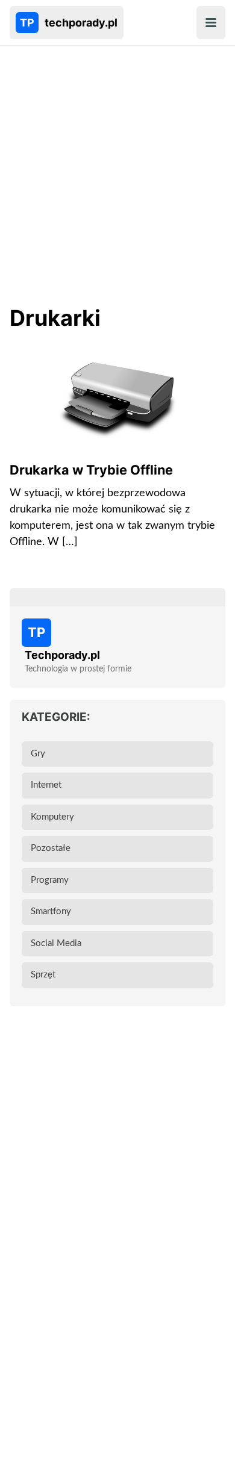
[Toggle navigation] (210, 22)
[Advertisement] (117, 178)
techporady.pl (69, 22)
